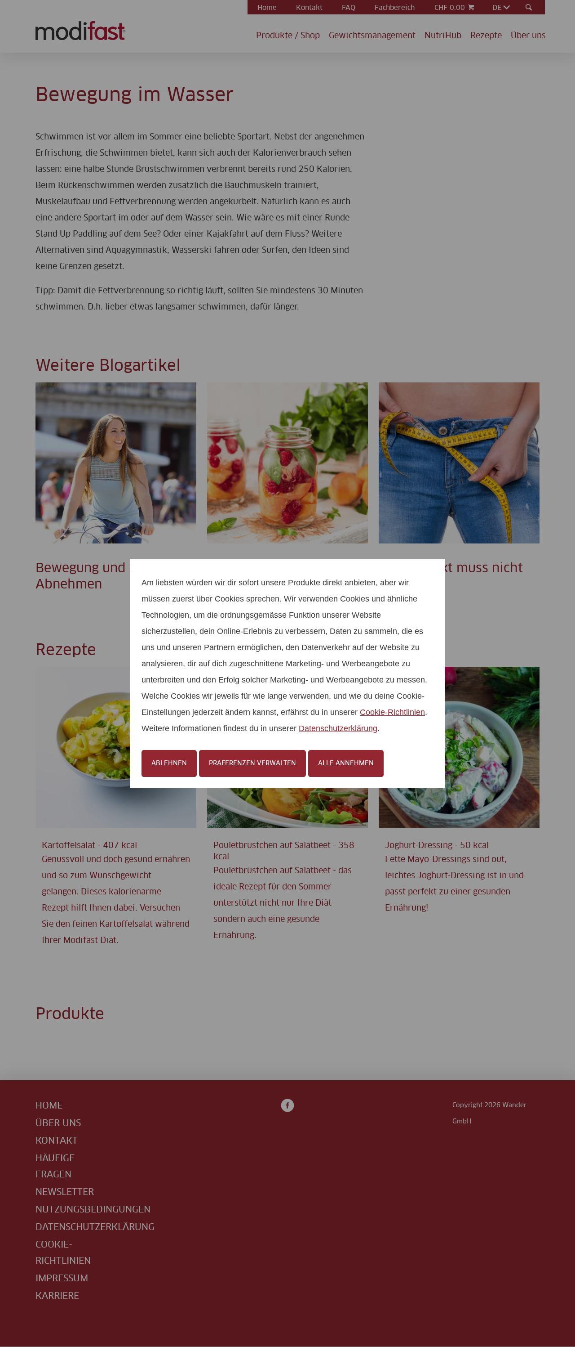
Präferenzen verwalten (252, 763)
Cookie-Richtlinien (392, 712)
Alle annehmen (346, 763)
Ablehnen (169, 763)
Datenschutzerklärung (338, 728)
